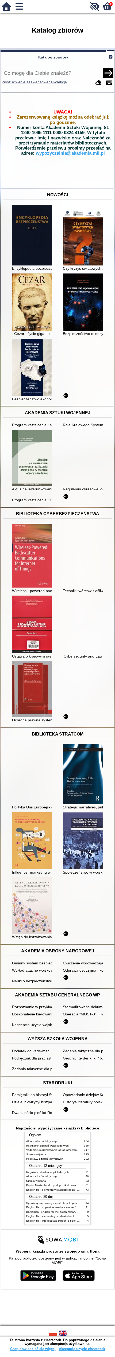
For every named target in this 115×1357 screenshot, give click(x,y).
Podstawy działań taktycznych (44, 1158)
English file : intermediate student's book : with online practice (64, 1220)
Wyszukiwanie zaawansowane (27, 82)
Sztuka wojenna (36, 1154)
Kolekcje (60, 82)
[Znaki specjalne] (109, 82)
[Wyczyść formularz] (98, 82)
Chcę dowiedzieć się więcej (33, 1349)
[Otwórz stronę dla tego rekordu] (33, 236)
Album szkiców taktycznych (42, 1141)
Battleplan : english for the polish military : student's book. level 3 (66, 1211)
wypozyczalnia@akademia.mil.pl (70, 153)
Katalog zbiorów (53, 57)
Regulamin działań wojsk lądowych (47, 1145)
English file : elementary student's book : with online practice (63, 1189)
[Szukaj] (108, 73)
